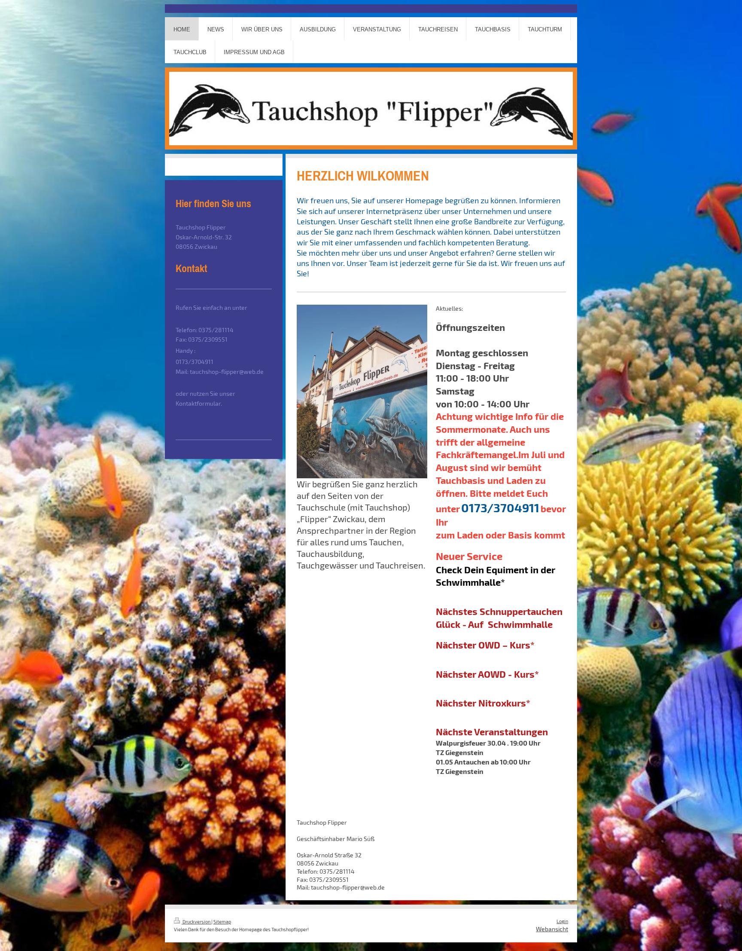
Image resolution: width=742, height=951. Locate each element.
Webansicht (552, 929)
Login (562, 921)
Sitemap (222, 921)
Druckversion (196, 921)
